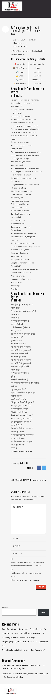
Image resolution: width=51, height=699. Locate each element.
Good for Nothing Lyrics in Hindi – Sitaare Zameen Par (24, 629)
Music (21, 79)
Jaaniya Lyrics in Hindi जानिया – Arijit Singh (18, 637)
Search (5, 607)
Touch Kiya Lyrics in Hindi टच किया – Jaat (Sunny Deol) (23, 650)
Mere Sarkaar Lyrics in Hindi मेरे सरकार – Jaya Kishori (23, 633)
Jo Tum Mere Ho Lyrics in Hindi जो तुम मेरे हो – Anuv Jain (26, 30)
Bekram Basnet (8, 674)
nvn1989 (32, 40)
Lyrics (21, 76)
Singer (21, 72)
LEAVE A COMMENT (39, 480)
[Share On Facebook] (39, 467)
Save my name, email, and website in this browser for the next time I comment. (27, 564)
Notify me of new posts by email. (26, 580)
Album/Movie (21, 68)
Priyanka (5, 665)
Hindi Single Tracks (20, 46)
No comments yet (20, 43)
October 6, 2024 (19, 40)
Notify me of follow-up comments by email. (26, 574)
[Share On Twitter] (44, 467)
